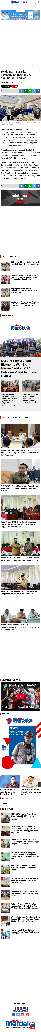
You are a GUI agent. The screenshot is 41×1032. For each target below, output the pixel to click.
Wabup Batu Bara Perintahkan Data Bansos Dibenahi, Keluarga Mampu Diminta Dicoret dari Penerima (19, 452)
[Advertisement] (20, 42)
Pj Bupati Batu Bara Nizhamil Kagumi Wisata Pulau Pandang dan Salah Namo (25, 932)
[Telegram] (21, 91)
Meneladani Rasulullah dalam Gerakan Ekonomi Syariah (31, 792)
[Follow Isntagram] (22, 1014)
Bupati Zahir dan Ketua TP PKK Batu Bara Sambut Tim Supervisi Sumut (24, 867)
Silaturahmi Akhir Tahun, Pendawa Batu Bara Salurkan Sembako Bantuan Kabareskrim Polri (25, 304)
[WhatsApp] (26, 91)
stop (15, 86)
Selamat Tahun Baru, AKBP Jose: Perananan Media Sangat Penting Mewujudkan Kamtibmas (24, 277)
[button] (39, 1)
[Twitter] (34, 91)
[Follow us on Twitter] (18, 1014)
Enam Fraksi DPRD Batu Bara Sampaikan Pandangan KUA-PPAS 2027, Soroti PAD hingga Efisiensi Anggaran (18, 524)
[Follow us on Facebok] (13, 1014)
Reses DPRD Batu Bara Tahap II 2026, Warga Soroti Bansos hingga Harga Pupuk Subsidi (25, 841)
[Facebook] (38, 91)
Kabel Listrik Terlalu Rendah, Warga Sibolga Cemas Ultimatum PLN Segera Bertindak (30, 398)
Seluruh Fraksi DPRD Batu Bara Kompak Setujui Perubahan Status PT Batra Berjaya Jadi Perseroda (25, 906)
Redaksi (17, 1003)
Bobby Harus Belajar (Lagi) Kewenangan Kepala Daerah (8, 792)
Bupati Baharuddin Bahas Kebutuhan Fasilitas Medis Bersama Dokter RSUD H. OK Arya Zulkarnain (20, 627)
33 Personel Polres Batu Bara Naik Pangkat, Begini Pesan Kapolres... (25, 263)
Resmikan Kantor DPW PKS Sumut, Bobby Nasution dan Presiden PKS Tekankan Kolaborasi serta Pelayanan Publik (10, 400)
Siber (24, 1003)
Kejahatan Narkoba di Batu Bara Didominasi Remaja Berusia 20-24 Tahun (24, 893)
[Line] (30, 91)
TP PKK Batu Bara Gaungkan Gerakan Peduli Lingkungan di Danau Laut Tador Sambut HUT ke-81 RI (25, 855)
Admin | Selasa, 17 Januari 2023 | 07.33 (11, 82)
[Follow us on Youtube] (27, 1014)
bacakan (6, 86)
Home (2, 66)
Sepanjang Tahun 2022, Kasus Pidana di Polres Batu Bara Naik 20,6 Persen (24, 290)
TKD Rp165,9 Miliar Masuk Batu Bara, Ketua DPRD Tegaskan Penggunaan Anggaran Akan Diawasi (20, 488)
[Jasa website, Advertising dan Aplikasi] (20, 208)
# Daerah (4, 803)
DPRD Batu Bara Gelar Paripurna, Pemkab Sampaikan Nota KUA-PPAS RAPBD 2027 (24, 880)
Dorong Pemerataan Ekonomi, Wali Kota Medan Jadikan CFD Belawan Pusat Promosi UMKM (19, 368)
